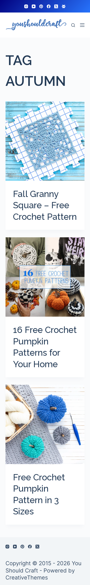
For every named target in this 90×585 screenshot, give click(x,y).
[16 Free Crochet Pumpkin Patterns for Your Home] (45, 277)
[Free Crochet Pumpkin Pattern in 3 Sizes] (45, 424)
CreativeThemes (27, 577)
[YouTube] (34, 6)
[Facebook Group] (64, 6)
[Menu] (82, 25)
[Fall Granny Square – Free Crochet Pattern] (45, 141)
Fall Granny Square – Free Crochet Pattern (45, 205)
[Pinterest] (41, 6)
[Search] (73, 25)
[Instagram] (26, 6)
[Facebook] (48, 6)
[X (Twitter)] (56, 6)
